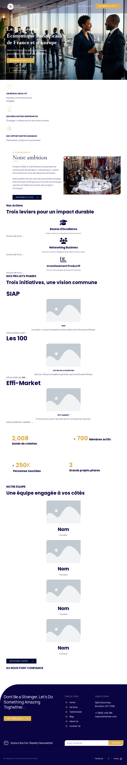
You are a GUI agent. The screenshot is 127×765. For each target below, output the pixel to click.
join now (116, 743)
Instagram (118, 758)
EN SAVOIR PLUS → (15, 236)
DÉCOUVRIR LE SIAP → (16, 333)
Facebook (99, 758)
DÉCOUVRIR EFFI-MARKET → (20, 422)
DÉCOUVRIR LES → (17, 377)
